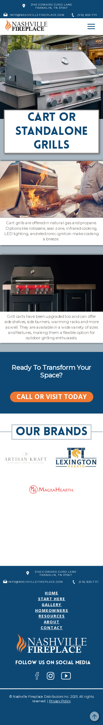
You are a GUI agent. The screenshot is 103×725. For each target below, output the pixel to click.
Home (51, 593)
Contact (52, 627)
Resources (52, 616)
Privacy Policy (60, 701)
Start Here (51, 598)
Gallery (52, 604)
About (52, 622)
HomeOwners (51, 610)
